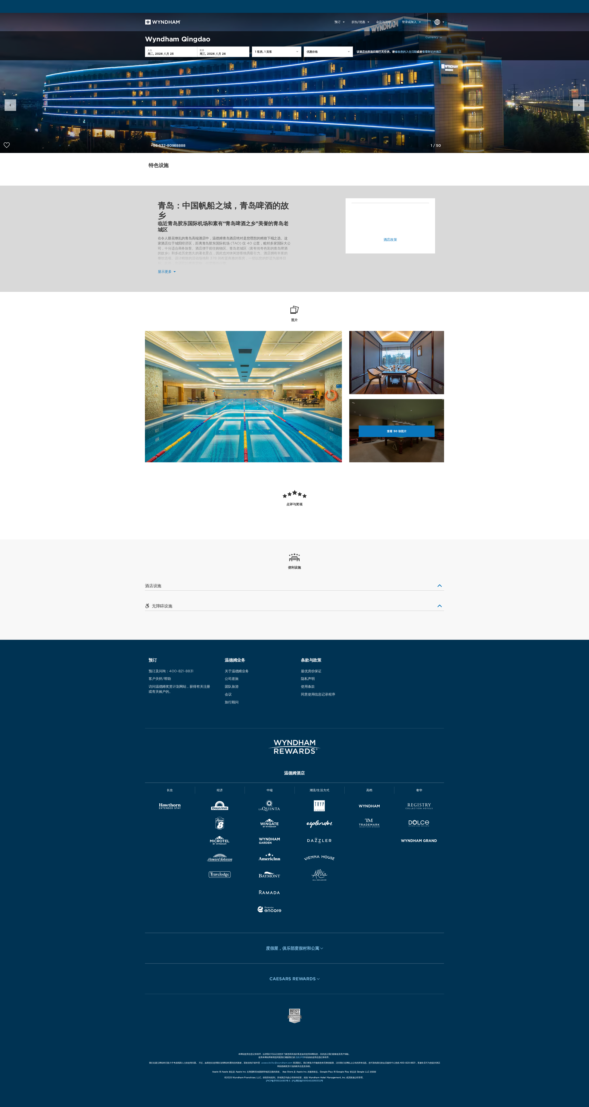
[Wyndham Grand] (419, 841)
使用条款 (308, 686)
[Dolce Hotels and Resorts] (419, 824)
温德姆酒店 (294, 773)
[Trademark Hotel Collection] (369, 824)
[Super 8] (220, 824)
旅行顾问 (231, 702)
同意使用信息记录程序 (318, 694)
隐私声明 (308, 679)
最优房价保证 (311, 671)
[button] (10, 105)
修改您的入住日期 (406, 51)
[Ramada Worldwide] (269, 893)
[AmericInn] (269, 858)
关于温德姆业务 (237, 671)
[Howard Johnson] (220, 858)
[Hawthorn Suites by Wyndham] (170, 807)
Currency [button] (432, 37)
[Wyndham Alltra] (319, 875)
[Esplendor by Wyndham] (319, 824)
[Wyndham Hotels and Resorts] (369, 807)
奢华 (419, 790)
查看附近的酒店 (431, 51)
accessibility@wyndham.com (276, 1062)
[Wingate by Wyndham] (269, 824)
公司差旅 (231, 679)
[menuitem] (340, 22)
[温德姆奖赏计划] (294, 747)
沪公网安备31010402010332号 (307, 1080)
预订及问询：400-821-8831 (171, 671)
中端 (270, 790)
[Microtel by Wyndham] (220, 841)
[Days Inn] (220, 807)
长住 (170, 790)
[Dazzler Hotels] (319, 841)
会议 (228, 694)
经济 (220, 790)
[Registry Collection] (419, 807)
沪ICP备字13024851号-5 (278, 1080)
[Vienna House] (319, 858)
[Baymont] (269, 875)
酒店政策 (390, 240)
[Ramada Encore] (269, 910)
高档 (369, 790)
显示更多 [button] (165, 271)
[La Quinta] (269, 807)
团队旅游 (231, 686)
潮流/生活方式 (320, 790)
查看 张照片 (397, 431)
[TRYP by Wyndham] (319, 807)
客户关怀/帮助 (160, 679)
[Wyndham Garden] (269, 841)
